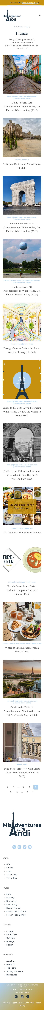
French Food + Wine (25, 528)
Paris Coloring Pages (30, 3)
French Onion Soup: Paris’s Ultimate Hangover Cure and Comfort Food (22, 590)
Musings (10, 941)
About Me (10, 961)
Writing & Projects (14, 971)
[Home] (15, 27)
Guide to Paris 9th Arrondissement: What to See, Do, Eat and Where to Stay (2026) (22, 411)
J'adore (9, 931)
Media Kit (10, 964)
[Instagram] (22, 996)
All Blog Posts (22, 992)
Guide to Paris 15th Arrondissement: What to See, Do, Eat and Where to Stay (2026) (22, 290)
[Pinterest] (16, 996)
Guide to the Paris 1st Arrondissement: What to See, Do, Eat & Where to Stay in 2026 (22, 711)
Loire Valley (11, 904)
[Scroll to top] (37, 1000)
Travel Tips (11, 878)
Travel (6, 280)
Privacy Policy (27, 989)
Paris (16, 96)
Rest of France (13, 908)
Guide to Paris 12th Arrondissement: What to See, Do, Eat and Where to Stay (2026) (22, 106)
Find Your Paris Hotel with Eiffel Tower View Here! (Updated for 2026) (22, 772)
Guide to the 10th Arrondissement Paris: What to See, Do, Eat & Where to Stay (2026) (22, 474)
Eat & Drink (11, 934)
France (10, 96)
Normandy (11, 901)
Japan (9, 871)
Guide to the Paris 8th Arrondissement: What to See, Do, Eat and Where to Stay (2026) (22, 227)
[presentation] (22, 74)
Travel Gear (11, 874)
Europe (9, 868)
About (13, 989)
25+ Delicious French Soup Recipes (22, 532)
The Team (11, 968)
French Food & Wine (15, 915)
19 (27, 792)
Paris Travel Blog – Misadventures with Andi (22, 986)
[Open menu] (39, 14)
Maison (9, 945)
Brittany (25, 160)
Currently (10, 938)
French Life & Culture (16, 911)
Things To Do (28, 344)
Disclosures (11, 975)
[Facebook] (28, 996)
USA (8, 864)
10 (17, 792)
